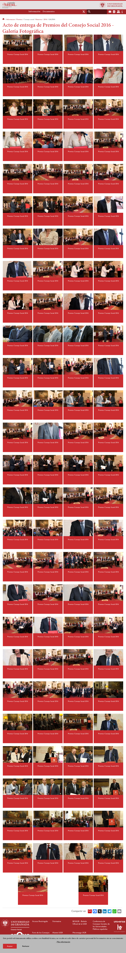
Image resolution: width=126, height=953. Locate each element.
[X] (100, 911)
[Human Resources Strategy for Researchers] (119, 928)
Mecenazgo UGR (79, 932)
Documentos (49, 12)
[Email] (119, 911)
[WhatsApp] (114, 911)
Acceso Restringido (40, 921)
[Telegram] (109, 911)
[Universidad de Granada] (111, 5)
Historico (38, 19)
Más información (63, 942)
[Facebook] (95, 911)
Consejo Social (16, 930)
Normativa (56, 921)
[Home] (41, 5)
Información (34, 12)
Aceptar (10, 946)
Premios (19, 19)
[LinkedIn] (105, 911)
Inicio (3, 19)
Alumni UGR (57, 932)
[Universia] (119, 921)
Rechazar (25, 946)
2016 (45, 19)
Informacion (10, 19)
